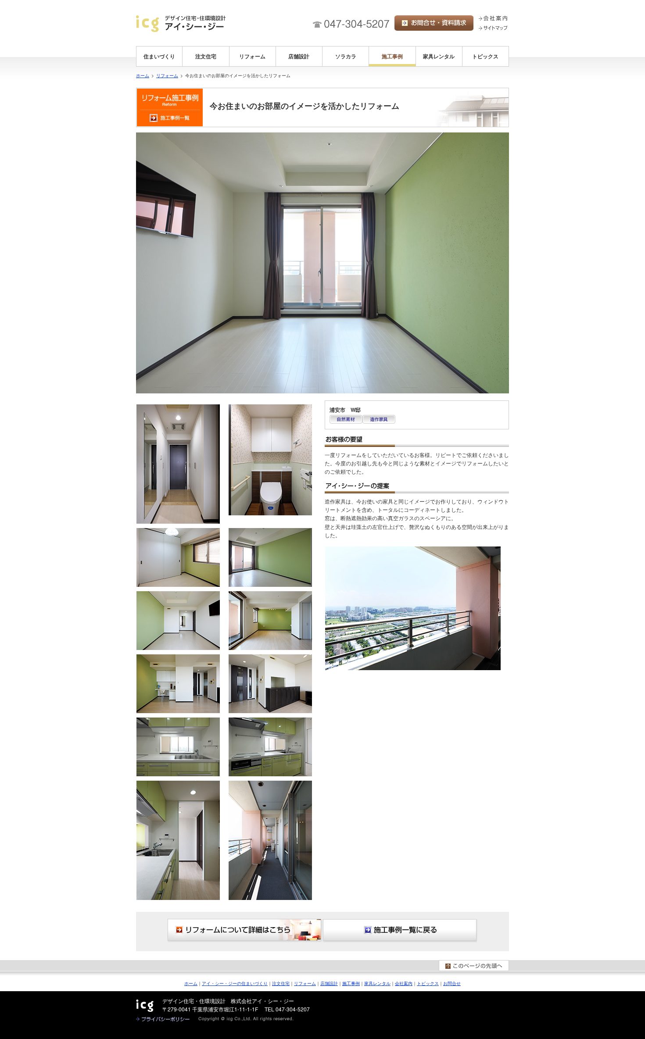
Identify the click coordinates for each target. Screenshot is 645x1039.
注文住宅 (205, 56)
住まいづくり (159, 56)
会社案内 (403, 983)
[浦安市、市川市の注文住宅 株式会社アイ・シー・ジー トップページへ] (181, 23)
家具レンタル (439, 56)
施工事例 (392, 56)
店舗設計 (298, 56)
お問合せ (452, 983)
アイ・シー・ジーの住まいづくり (235, 983)
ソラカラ (345, 56)
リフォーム (252, 56)
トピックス (485, 56)
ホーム (142, 75)
